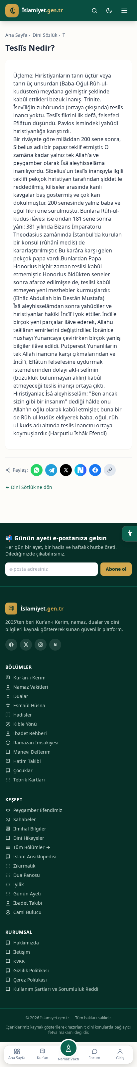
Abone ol (116, 569)
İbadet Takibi (27, 903)
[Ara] (94, 10)
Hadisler (22, 715)
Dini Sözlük (45, 35)
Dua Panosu (26, 875)
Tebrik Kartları (29, 779)
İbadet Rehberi (30, 733)
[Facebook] (11, 645)
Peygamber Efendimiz (37, 810)
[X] (26, 645)
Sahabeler (24, 819)
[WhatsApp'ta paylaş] (37, 470)
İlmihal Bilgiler (29, 829)
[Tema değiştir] (109, 10)
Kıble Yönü (25, 724)
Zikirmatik (24, 866)
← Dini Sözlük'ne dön (28, 487)
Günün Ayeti (27, 893)
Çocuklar (23, 770)
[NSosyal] (55, 645)
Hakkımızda (26, 942)
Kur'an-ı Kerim (29, 677)
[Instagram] (41, 645)
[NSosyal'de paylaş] (80, 470)
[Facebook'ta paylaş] (95, 470)
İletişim (21, 952)
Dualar (20, 696)
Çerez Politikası (30, 980)
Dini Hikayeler (28, 838)
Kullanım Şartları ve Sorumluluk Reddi (55, 989)
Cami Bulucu (27, 912)
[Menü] (124, 10)
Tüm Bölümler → (31, 847)
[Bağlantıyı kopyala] (110, 470)
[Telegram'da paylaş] (51, 470)
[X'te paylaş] (66, 470)
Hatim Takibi (27, 761)
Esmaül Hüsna (29, 705)
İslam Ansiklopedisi (35, 856)
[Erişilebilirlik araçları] (129, 533)
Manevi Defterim (32, 752)
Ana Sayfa (16, 35)
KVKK (19, 961)
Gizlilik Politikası (31, 970)
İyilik (18, 884)
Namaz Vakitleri (30, 687)
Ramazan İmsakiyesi (36, 742)
